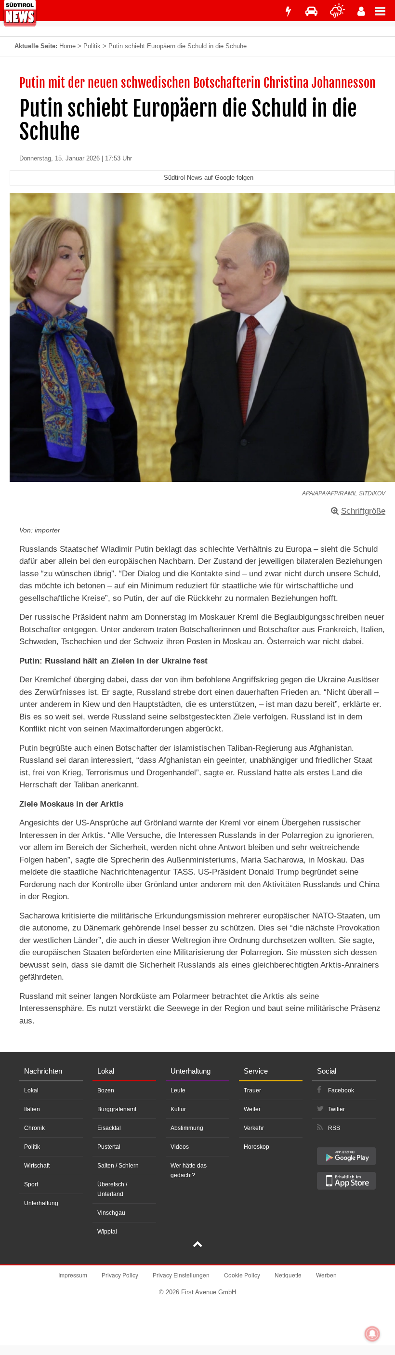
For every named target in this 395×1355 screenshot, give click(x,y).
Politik (92, 46)
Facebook (341, 1090)
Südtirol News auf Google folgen (208, 177)
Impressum (72, 1275)
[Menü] (385, 10)
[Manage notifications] (372, 1334)
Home (67, 46)
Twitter (336, 1109)
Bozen (105, 1090)
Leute (178, 1090)
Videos (180, 1146)
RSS (334, 1128)
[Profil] (361, 11)
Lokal (31, 1090)
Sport (31, 1184)
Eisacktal (109, 1128)
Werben (326, 1275)
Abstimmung (187, 1128)
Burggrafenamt (116, 1109)
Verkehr (254, 1128)
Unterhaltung (41, 1203)
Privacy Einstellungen (181, 1275)
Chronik (34, 1128)
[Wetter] (337, 11)
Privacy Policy (120, 1275)
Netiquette (288, 1275)
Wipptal (107, 1231)
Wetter (252, 1109)
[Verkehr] (311, 11)
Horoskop (256, 1146)
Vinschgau (111, 1212)
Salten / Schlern (118, 1165)
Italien (32, 1109)
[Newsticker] (288, 11)
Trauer (252, 1090)
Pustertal (108, 1146)
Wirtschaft (37, 1165)
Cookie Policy (242, 1275)
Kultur (178, 1109)
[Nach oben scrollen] (197, 1245)
